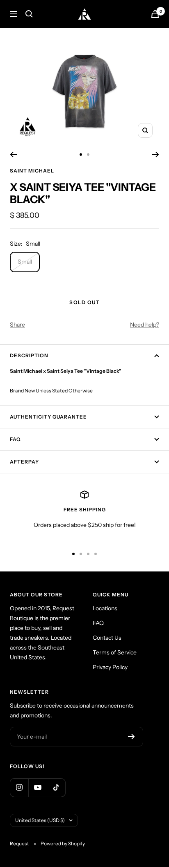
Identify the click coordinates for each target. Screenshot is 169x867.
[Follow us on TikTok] (56, 787)
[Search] (29, 14)
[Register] (131, 736)
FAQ (15, 439)
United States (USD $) (40, 820)
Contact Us (107, 637)
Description (29, 355)
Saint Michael (32, 171)
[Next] (155, 154)
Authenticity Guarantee (48, 417)
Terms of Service (115, 652)
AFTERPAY (24, 462)
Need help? (144, 324)
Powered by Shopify (63, 843)
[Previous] (13, 154)
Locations (105, 608)
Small (25, 261)
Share (17, 324)
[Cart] (155, 14)
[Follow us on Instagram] (19, 787)
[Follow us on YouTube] (37, 787)
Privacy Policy (110, 667)
